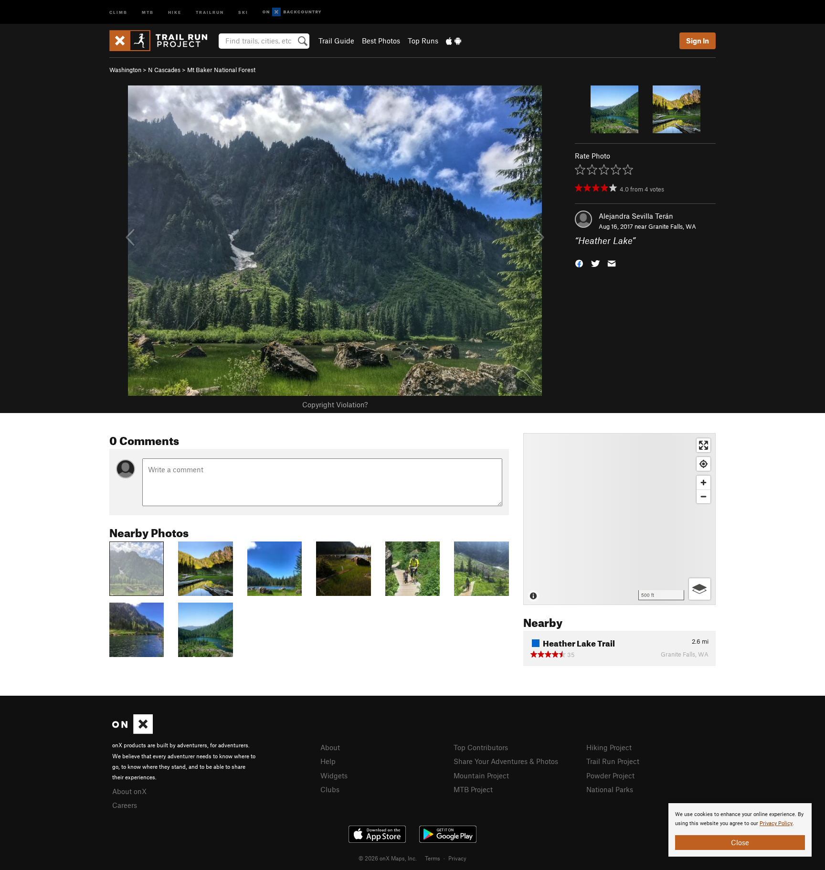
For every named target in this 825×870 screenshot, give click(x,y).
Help (328, 761)
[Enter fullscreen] (703, 445)
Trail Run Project (612, 761)
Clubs (329, 789)
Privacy (457, 858)
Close (740, 842)
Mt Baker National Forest (221, 70)
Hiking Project (609, 747)
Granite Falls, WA (672, 226)
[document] (740, 830)
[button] (579, 262)
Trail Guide (336, 40)
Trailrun (210, 12)
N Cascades (164, 70)
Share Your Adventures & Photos (506, 761)
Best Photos (381, 40)
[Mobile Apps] (453, 40)
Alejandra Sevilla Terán (636, 216)
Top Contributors (481, 747)
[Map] (619, 519)
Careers (124, 805)
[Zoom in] (703, 482)
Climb (118, 12)
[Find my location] (703, 464)
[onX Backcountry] (291, 12)
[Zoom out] (703, 496)
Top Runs (423, 40)
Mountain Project (481, 775)
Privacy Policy (776, 823)
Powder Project (610, 775)
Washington (125, 70)
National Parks (609, 789)
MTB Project (473, 789)
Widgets (334, 775)
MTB (148, 12)
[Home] (163, 40)
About (330, 747)
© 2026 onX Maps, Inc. (388, 858)
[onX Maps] (132, 731)
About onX (129, 791)
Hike (174, 12)
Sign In (697, 40)
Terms (432, 858)
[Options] (699, 589)
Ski (243, 12)
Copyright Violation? (335, 404)
